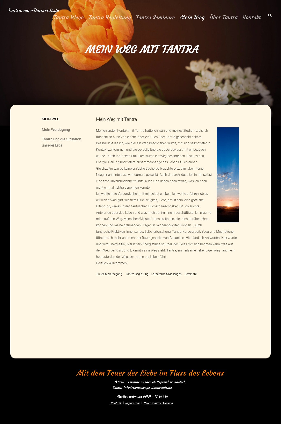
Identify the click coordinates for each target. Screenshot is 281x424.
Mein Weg (192, 17)
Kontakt (252, 17)
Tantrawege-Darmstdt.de (33, 10)
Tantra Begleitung (110, 17)
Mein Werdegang (56, 129)
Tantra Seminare (155, 17)
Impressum (132, 403)
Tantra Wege (68, 17)
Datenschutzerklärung (158, 403)
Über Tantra (224, 17)
